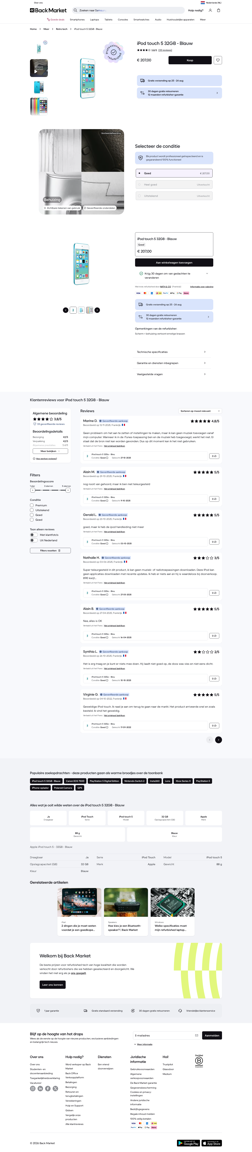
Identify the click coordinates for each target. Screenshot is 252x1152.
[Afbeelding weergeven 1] (73, 310)
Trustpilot (168, 1064)
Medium (167, 1074)
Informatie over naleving (201, 286)
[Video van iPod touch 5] (39, 68)
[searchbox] (131, 10)
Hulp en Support (74, 1105)
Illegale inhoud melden (142, 1113)
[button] (114, 52)
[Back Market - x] (55, 1088)
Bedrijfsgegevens (139, 1109)
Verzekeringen (73, 1100)
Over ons (35, 1064)
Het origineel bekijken (114, 446)
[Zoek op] (75, 10)
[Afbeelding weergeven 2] (81, 310)
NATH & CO (165, 286)
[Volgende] (97, 310)
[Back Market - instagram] (32, 1088)
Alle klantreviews (74, 1124)
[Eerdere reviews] (209, 739)
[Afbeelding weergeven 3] (89, 310)
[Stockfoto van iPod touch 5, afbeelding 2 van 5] (39, 87)
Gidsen (69, 1110)
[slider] (32, 490)
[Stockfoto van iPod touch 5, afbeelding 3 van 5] (39, 106)
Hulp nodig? (195, 10)
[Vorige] (65, 310)
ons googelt (78, 973)
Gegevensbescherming (143, 1087)
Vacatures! (35, 1082)
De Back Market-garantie (143, 1082)
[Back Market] (48, 10)
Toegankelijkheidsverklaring (45, 1078)
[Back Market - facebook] (48, 1088)
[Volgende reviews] (218, 739)
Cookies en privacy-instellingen (141, 1093)
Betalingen (71, 1082)
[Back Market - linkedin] (40, 1088)
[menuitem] (77, 19)
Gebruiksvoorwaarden (142, 1069)
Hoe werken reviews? (46, 458)
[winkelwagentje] (218, 10)
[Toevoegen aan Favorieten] (218, 60)
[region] (126, 912)
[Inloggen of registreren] (210, 10)
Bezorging (71, 1087)
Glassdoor (168, 1069)
